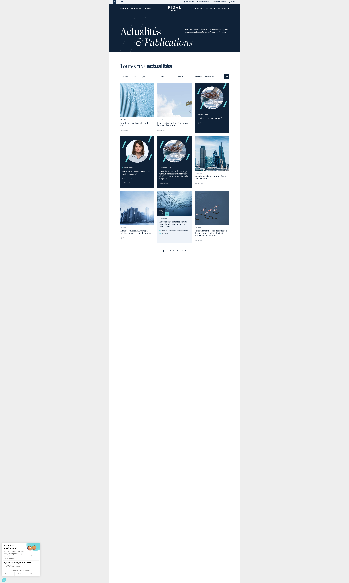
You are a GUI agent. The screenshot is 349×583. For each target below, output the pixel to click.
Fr (114, 2)
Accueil (122, 15)
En (118, 2)
